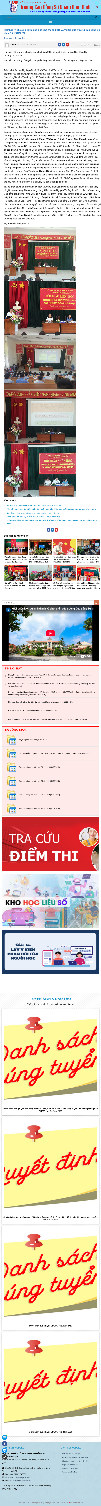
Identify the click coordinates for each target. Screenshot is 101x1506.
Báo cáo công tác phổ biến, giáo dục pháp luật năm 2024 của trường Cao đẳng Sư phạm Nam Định (51, 509)
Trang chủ (8, 38)
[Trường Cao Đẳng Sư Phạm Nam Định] (50, 7)
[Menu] (50, 22)
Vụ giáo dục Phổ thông (70, 1468)
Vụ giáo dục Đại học (69, 1472)
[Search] (97, 7)
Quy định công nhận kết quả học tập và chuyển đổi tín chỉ (33, 513)
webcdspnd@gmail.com (20, 1477)
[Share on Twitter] (63, 44)
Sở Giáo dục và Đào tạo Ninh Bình (75, 1457)
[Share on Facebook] (59, 44)
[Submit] (96, 17)
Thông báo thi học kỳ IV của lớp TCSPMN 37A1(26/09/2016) (33, 517)
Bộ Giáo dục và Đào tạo (71, 1454)
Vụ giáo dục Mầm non (70, 1465)
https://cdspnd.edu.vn (21, 1480)
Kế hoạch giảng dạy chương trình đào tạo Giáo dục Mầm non (34, 505)
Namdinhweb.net (76, 1503)
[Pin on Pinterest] (67, 44)
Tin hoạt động (20, 38)
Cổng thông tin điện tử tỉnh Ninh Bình (76, 1461)
